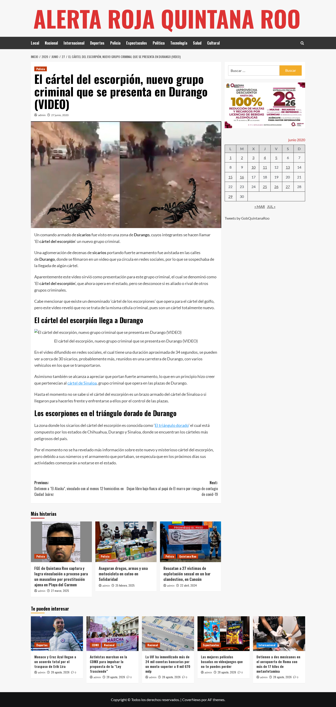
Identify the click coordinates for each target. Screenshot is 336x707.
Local (35, 43)
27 (288, 186)
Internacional (74, 43)
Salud (197, 43)
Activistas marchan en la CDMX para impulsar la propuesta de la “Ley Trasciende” (108, 664)
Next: (172, 488)
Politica (159, 43)
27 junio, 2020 (60, 115)
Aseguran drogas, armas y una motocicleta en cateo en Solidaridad (123, 573)
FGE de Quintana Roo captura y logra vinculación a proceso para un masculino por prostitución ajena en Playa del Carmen (61, 576)
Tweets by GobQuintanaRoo (247, 218)
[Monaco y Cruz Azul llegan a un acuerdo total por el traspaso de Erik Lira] (57, 633)
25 (265, 186)
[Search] (302, 43)
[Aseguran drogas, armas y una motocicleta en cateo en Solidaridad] (125, 541)
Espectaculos (136, 43)
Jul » (271, 206)
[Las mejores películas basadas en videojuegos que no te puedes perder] (223, 633)
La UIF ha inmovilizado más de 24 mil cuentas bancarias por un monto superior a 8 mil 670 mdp (167, 664)
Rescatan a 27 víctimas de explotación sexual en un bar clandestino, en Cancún (187, 573)
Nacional (51, 43)
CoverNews (191, 699)
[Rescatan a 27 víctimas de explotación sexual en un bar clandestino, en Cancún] (190, 541)
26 (276, 186)
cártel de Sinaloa (82, 382)
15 (230, 177)
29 (230, 196)
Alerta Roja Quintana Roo (167, 18)
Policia (115, 43)
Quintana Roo (187, 556)
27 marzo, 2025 (60, 591)
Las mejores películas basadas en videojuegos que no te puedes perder (222, 661)
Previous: (79, 488)
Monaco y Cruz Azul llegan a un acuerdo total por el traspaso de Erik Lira (55, 661)
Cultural (213, 43)
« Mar (259, 206)
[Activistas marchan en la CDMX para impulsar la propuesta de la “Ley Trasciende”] (112, 633)
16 (242, 177)
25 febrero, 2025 (125, 585)
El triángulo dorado (172, 425)
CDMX (95, 645)
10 (253, 167)
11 (265, 167)
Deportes (97, 43)
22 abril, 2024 (188, 585)
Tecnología (178, 43)
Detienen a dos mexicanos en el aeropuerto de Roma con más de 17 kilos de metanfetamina (278, 664)
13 (288, 167)
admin (42, 115)
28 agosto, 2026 (60, 672)
